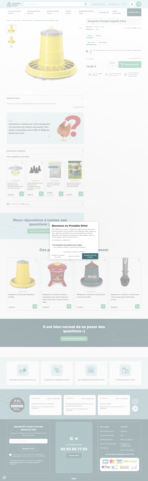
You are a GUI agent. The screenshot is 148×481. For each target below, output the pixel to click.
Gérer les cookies (74, 256)
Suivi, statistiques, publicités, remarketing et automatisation (69, 247)
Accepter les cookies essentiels (57, 256)
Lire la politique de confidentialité (61, 240)
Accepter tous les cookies (90, 256)
